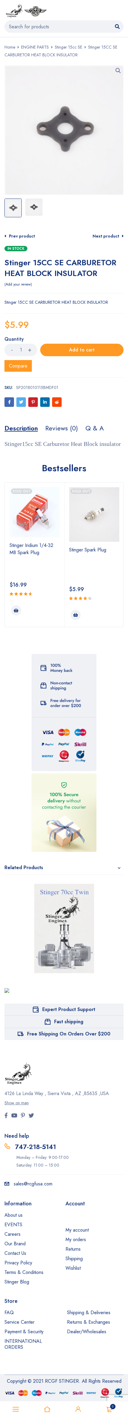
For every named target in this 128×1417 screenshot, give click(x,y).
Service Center (19, 1322)
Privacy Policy (18, 1262)
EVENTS (13, 1224)
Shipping (74, 1258)
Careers (12, 1234)
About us (13, 1215)
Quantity (14, 339)
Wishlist (73, 1268)
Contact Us (15, 1253)
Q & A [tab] (94, 428)
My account (77, 1230)
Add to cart (82, 349)
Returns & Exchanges (88, 1322)
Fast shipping (68, 1021)
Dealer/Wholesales (86, 1331)
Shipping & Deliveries (88, 1312)
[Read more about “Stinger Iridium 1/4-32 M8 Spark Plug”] (16, 610)
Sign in (78, 1409)
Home (9, 47)
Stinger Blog (16, 1281)
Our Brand (15, 1243)
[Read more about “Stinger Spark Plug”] (76, 615)
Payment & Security (23, 1331)
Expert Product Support (68, 1009)
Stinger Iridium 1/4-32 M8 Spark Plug (31, 549)
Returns (73, 1249)
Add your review (18, 284)
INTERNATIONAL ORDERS (23, 1344)
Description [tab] (21, 428)
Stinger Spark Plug (87, 549)
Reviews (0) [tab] (61, 428)
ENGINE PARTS (35, 47)
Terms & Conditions (23, 1272)
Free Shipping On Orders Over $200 (68, 1033)
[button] (118, 70)
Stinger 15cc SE (68, 47)
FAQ (9, 1312)
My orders (75, 1239)
